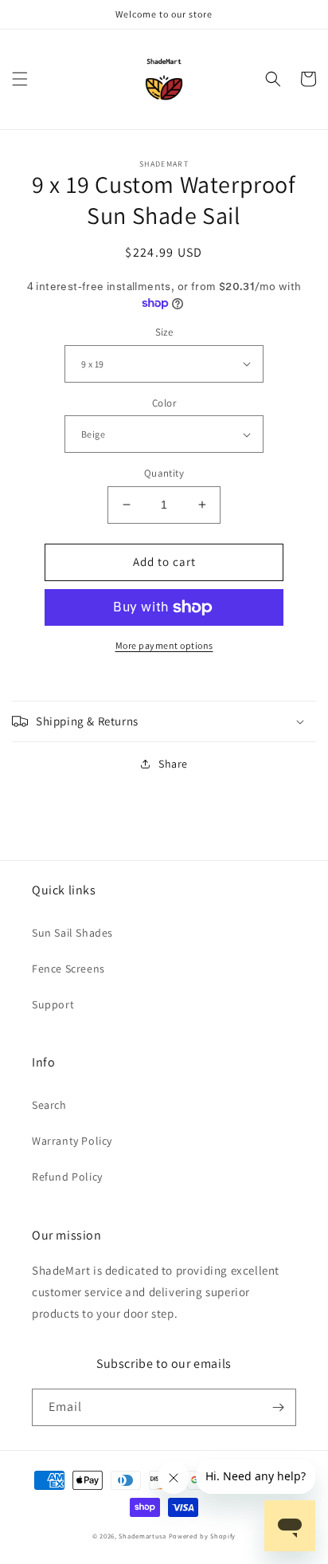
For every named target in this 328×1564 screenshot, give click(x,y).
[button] (19, 78)
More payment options (164, 645)
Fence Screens (68, 968)
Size (164, 332)
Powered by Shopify (202, 1535)
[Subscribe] (277, 1407)
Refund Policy (67, 1176)
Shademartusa (142, 1535)
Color (164, 403)
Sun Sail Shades (72, 932)
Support (53, 1004)
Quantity (164, 473)
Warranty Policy (72, 1141)
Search (49, 1105)
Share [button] (173, 763)
